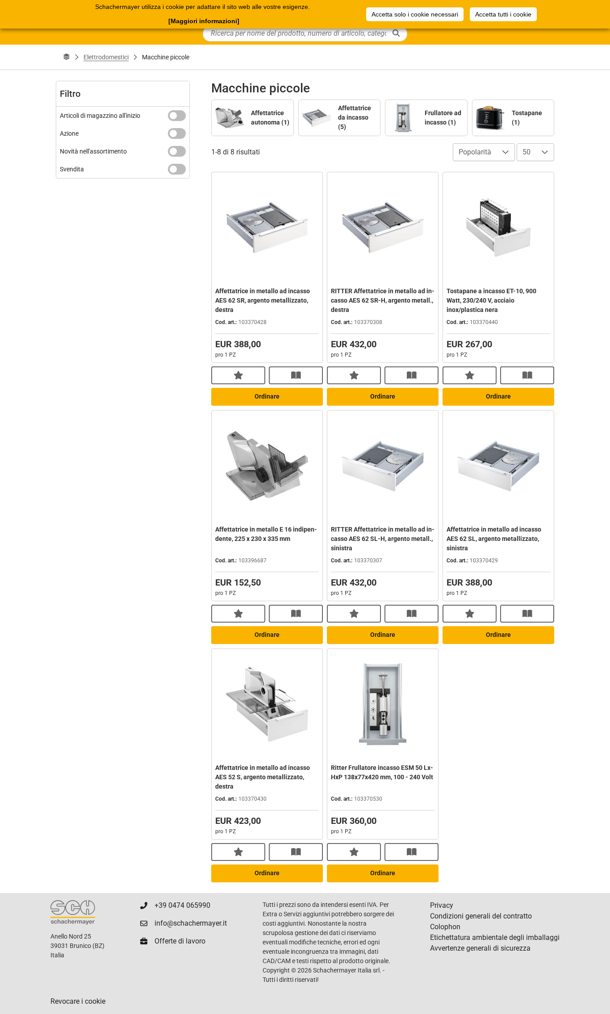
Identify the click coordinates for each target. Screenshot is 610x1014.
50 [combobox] (526, 152)
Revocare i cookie (77, 1001)
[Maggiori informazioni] (203, 21)
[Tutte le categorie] (66, 57)
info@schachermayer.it (191, 923)
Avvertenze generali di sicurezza (480, 948)
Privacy (441, 905)
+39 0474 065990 (182, 905)
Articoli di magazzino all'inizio (100, 115)
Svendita (72, 169)
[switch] (177, 115)
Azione (69, 133)
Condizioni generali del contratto (481, 916)
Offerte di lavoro (180, 941)
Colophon (445, 927)
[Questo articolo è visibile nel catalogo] (296, 375)
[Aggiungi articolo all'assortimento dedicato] (238, 375)
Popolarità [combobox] (475, 152)
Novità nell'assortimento (93, 151)
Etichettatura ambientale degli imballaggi (495, 937)
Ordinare (267, 396)
